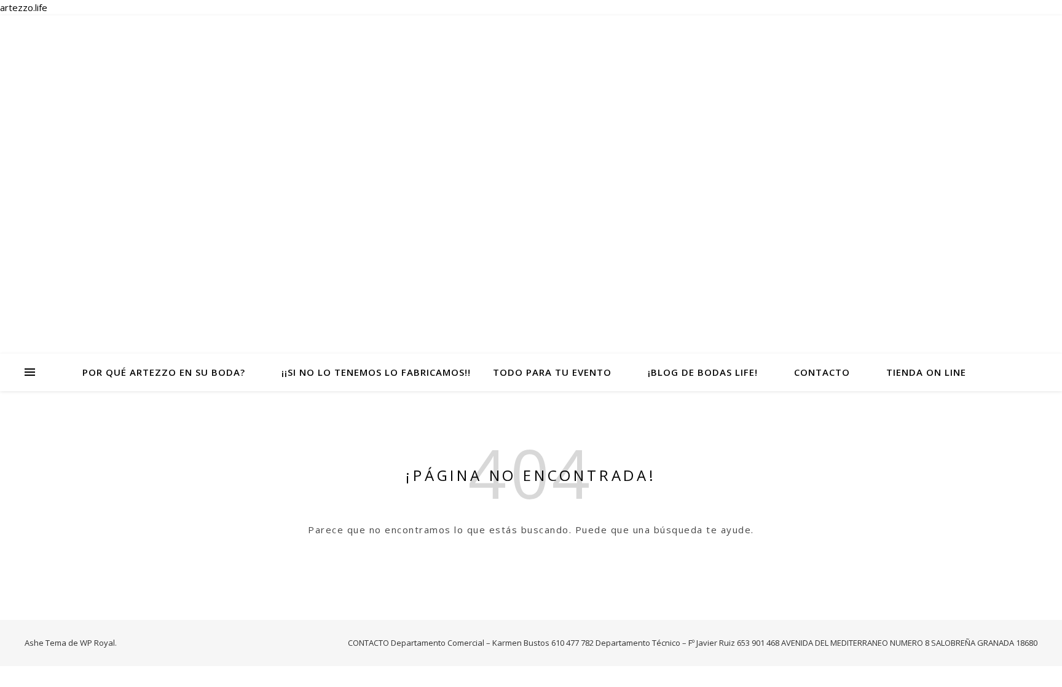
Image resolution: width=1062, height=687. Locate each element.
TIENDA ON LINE (926, 372)
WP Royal (97, 642)
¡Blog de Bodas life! (703, 372)
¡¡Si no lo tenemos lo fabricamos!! (376, 372)
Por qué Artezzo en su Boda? (163, 372)
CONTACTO (822, 372)
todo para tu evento (552, 372)
